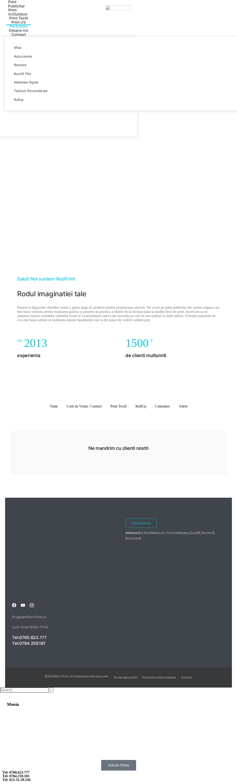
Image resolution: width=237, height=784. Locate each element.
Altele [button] (183, 406)
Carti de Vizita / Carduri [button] (84, 406)
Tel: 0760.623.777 (29, 637)
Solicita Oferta (141, 523)
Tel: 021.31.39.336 (16, 780)
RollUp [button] (140, 406)
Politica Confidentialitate (159, 677)
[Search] (51, 690)
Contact (186, 677)
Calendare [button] (162, 406)
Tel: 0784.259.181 (28, 643)
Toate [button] (54, 406)
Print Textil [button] (118, 406)
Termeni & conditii (125, 677)
